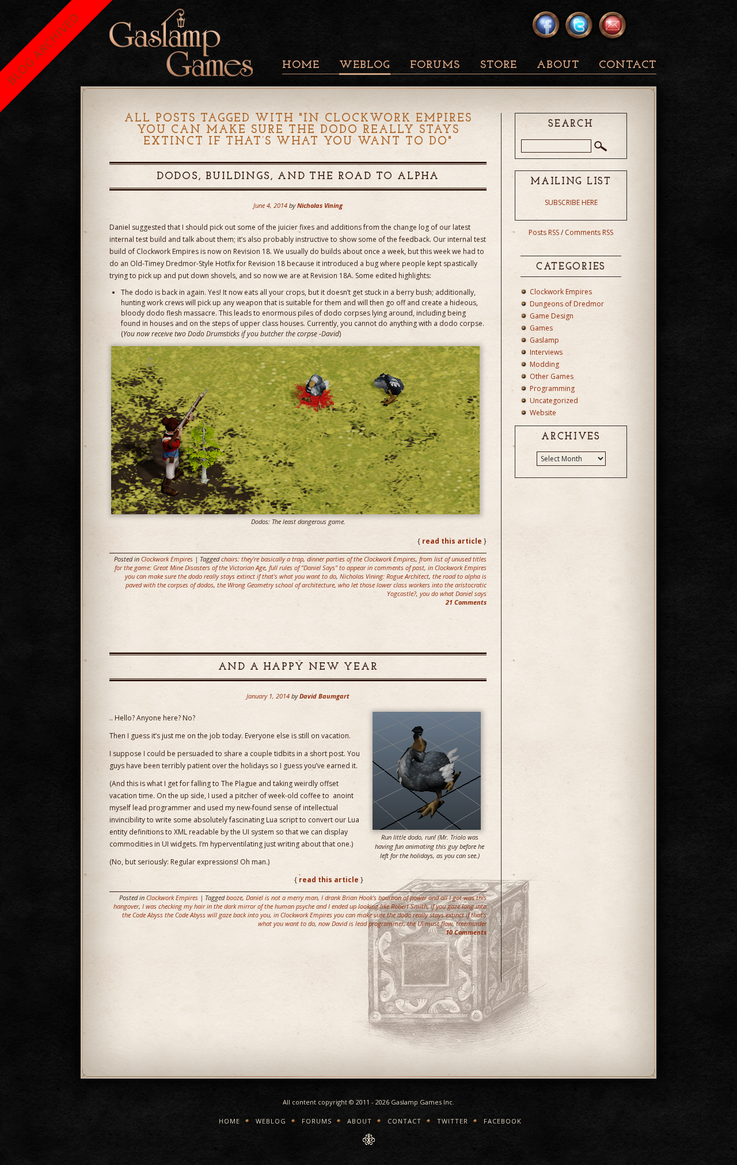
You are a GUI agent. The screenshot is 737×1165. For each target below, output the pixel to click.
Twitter (452, 1121)
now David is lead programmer (361, 923)
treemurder (471, 923)
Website (543, 413)
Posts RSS (544, 232)
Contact (627, 65)
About (558, 65)
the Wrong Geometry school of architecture (276, 584)
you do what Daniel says (453, 593)
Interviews (546, 352)
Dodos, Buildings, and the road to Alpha (298, 177)
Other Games (551, 376)
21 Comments (466, 602)
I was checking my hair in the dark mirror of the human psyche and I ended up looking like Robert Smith (284, 906)
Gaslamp (544, 340)
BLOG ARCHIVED (42, 48)
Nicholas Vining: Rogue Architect (384, 576)
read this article (452, 541)
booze (234, 897)
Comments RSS (589, 232)
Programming (552, 388)
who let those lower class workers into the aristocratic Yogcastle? (412, 589)
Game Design (551, 316)
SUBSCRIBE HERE (571, 202)
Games (541, 328)
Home (301, 65)
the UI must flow (430, 923)
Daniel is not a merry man (282, 897)
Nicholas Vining (320, 205)
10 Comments (466, 932)
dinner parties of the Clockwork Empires (361, 559)
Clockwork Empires (167, 559)
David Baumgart (324, 696)
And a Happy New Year (298, 667)
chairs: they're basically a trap (262, 559)
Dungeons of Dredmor (567, 304)
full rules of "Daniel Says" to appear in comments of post (346, 567)
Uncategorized (554, 400)
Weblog (364, 65)
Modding (544, 364)
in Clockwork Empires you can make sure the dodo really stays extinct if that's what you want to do (306, 571)
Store (498, 65)
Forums (435, 65)
